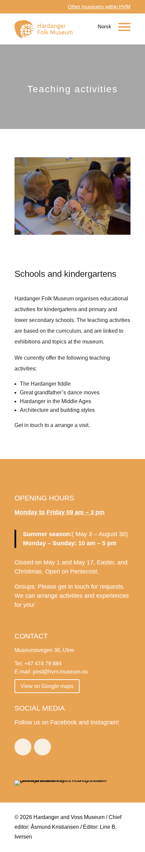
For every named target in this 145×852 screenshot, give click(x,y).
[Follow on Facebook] (22, 747)
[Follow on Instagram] (42, 747)
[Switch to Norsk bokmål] (100, 26)
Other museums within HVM (99, 6)
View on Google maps (47, 686)
